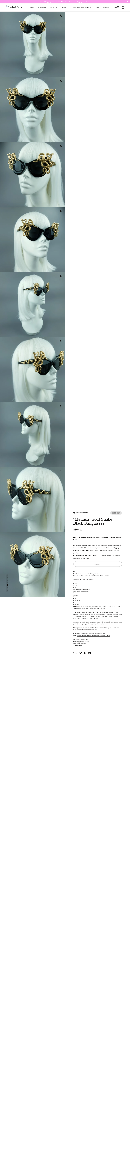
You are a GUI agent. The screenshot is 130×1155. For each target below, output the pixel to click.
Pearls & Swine (82, 512)
